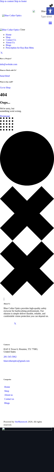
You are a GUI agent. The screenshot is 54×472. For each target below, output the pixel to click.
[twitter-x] (1, 52)
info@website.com (8, 64)
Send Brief (5, 76)
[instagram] (31, 323)
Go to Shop (5, 87)
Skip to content (7, 1)
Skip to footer (20, 1)
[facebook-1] (7, 323)
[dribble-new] (23, 323)
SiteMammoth (21, 422)
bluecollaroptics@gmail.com (17, 361)
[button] (50, 11)
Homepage (5, 116)
